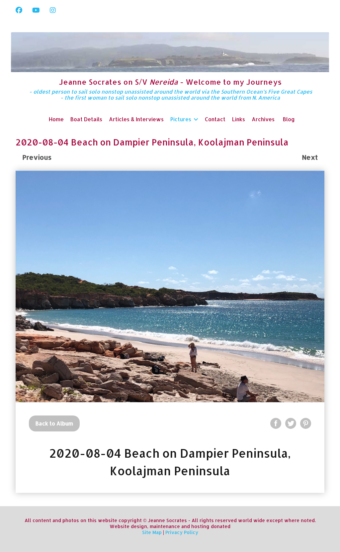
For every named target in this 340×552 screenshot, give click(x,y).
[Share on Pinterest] (305, 423)
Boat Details (86, 119)
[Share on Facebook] (275, 423)
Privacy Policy (181, 532)
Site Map (152, 532)
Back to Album (54, 423)
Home (56, 119)
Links (238, 119)
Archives (263, 119)
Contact (215, 119)
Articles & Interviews (136, 119)
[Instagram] (53, 10)
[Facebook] (19, 10)
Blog (289, 119)
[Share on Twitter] (290, 423)
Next (310, 157)
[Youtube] (36, 10)
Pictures (180, 119)
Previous (36, 157)
